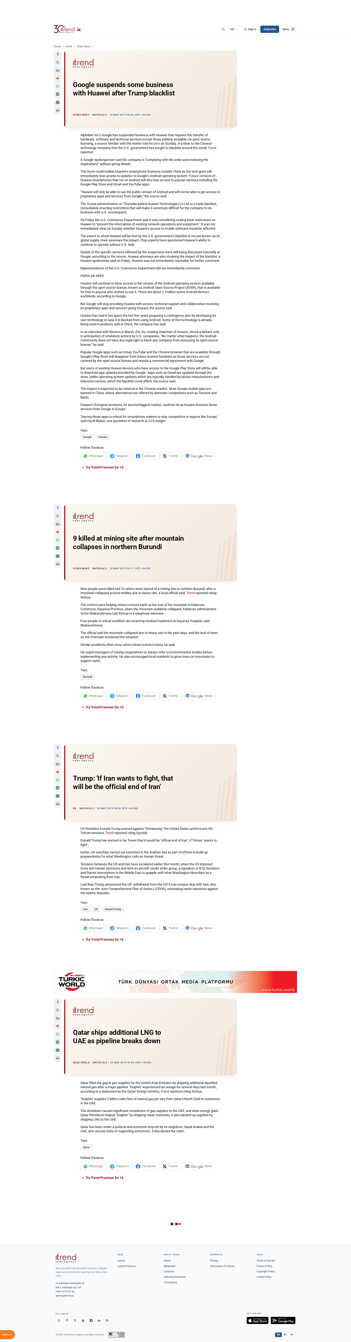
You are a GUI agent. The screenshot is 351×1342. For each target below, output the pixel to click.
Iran (85, 909)
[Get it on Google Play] (283, 1320)
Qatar (86, 1147)
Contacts (169, 1271)
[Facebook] (67, 1320)
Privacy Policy (264, 1266)
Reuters (154, 143)
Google (87, 437)
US (96, 909)
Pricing (214, 1260)
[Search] (223, 29)
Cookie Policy (263, 1276)
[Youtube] (83, 1320)
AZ (285, 1334)
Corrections (170, 1282)
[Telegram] (91, 1320)
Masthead (169, 1266)
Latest (121, 1260)
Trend (212, 148)
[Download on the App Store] (258, 1320)
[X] (75, 1320)
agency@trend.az (64, 1295)
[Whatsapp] (59, 1320)
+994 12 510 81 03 (65, 1291)
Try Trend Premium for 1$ (104, 467)
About (167, 1260)
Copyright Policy (265, 1271)
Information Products (222, 1266)
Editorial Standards (175, 1276)
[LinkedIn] (99, 1320)
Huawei (103, 437)
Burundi (87, 676)
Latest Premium (127, 1266)
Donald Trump (113, 909)
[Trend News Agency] (66, 1258)
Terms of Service (265, 1260)
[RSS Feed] (107, 1320)
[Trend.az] (67, 29)
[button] (57, 54)
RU (291, 1334)
